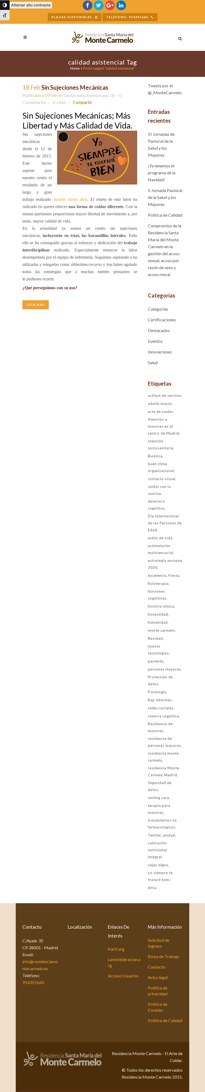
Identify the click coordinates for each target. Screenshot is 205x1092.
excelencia (157, 575)
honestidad (158, 614)
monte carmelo (161, 630)
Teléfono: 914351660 (127, 17)
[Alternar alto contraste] (5, 5)
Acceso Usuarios (123, 975)
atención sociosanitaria (160, 444)
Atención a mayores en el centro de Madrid (163, 426)
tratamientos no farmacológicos (162, 823)
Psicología (157, 692)
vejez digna (158, 865)
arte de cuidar (160, 411)
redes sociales (161, 708)
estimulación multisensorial (160, 549)
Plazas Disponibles (72, 17)
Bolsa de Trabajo (163, 956)
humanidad (158, 622)
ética (152, 888)
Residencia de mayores (160, 727)
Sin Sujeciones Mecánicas (74, 87)
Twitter (154, 835)
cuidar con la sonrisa (159, 490)
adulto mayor (160, 403)
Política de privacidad (157, 990)
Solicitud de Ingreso (158, 942)
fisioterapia (158, 583)
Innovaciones (160, 351)
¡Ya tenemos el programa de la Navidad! (161, 172)
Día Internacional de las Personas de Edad (165, 523)
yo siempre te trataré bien (160, 876)
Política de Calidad (165, 214)
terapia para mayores (159, 809)
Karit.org (116, 948)
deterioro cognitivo (156, 504)
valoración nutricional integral (157, 850)
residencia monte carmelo (163, 756)
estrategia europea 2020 (165, 564)
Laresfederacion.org (124, 962)
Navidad (155, 638)
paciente (155, 661)
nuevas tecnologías (158, 649)
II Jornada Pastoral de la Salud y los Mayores (165, 197)
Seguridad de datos (160, 786)
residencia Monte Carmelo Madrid (163, 771)
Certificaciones (162, 319)
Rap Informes (160, 700)
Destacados (74, 95)
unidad (169, 835)
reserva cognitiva (163, 716)
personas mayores (164, 669)
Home (75, 68)
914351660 (33, 982)
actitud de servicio (165, 395)
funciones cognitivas (157, 594)
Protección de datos (160, 680)
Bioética (155, 456)
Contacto (156, 966)
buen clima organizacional (161, 467)
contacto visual (161, 479)
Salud (153, 362)
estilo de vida (160, 538)
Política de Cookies (157, 1006)
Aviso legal (158, 977)
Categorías (158, 308)
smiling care (158, 798)
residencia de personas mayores (164, 742)
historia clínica (161, 606)
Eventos (94, 95)
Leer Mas (36, 304)
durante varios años (70, 199)
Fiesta (173, 575)
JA (112, 95)
